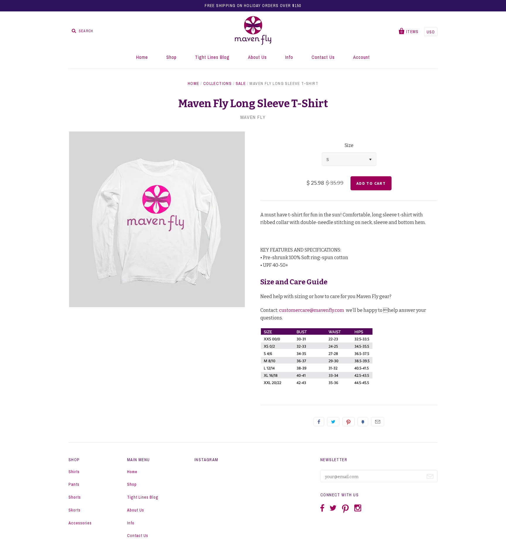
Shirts (74, 471)
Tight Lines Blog (212, 57)
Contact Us (323, 57)
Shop (171, 57)
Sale (241, 83)
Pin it (348, 421)
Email (377, 421)
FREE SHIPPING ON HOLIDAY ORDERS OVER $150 (253, 5)
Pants (74, 484)
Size (349, 145)
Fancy (363, 421)
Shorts (75, 497)
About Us (257, 57)
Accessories (80, 523)
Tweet (333, 421)
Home (142, 57)
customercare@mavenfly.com (311, 310)
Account (361, 57)
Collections (217, 83)
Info (289, 57)
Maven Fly (253, 117)
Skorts (75, 510)
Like (319, 421)
